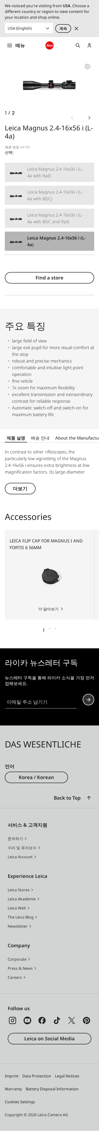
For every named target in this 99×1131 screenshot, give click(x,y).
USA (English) (20, 28)
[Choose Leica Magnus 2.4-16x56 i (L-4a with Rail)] (49, 172)
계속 (63, 28)
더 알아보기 (48, 609)
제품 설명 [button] (16, 438)
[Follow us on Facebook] (42, 1020)
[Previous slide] (72, 118)
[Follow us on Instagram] (12, 1020)
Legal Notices (67, 1076)
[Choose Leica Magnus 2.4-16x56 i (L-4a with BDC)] (49, 195)
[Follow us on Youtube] (27, 1020)
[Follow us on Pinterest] (86, 1020)
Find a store (49, 277)
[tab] (44, 630)
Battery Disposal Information (52, 1089)
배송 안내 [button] (40, 438)
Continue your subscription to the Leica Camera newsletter (88, 699)
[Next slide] (89, 118)
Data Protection (36, 1076)
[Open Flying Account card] (89, 45)
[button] (89, 798)
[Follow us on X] (71, 1020)
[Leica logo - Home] (49, 45)
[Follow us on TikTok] (57, 1020)
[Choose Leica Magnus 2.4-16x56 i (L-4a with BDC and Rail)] (49, 218)
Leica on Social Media (49, 1038)
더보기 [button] (20, 488)
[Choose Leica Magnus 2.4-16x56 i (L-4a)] (49, 241)
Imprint (12, 1076)
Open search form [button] (78, 45)
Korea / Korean (36, 777)
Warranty (13, 1089)
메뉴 (20, 45)
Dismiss (76, 28)
